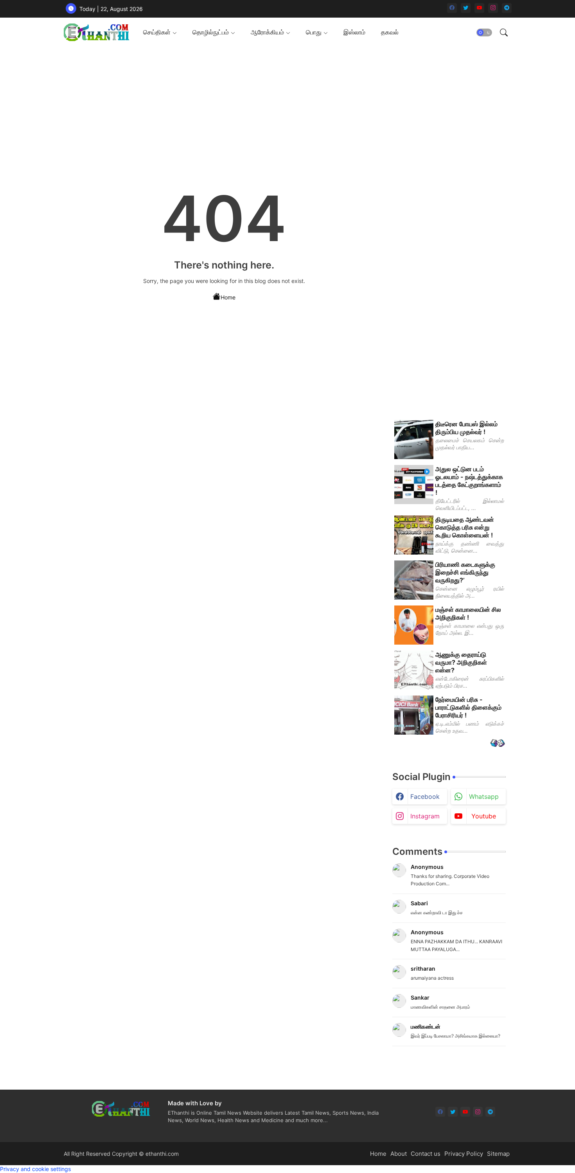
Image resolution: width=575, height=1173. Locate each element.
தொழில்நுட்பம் (210, 32)
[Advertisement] (284, 102)
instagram (425, 816)
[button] (484, 32)
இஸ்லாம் (354, 32)
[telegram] (507, 8)
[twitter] (466, 8)
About (398, 1153)
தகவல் (390, 32)
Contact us (425, 1153)
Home (228, 297)
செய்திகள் (157, 32)
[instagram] (493, 8)
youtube (483, 816)
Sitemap (498, 1153)
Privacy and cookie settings (35, 1169)
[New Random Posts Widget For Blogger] (497, 744)
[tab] (160, 32)
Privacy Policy (463, 1153)
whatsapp (484, 796)
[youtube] (479, 8)
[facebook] (452, 8)
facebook (425, 796)
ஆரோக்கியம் (267, 32)
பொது (314, 32)
